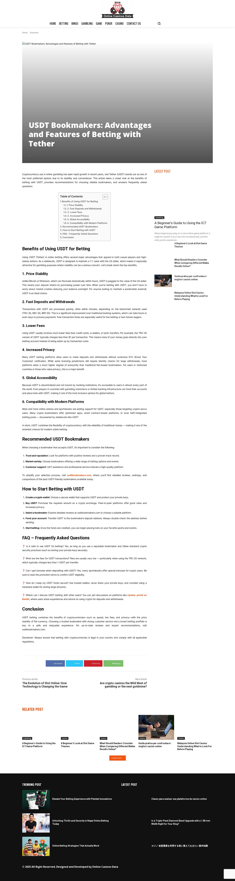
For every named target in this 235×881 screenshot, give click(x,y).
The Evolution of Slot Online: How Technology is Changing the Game (44, 684)
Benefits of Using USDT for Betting (80, 201)
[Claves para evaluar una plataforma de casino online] (135, 799)
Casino (64, 738)
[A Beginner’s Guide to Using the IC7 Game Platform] (183, 198)
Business (34, 33)
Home (24, 33)
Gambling (159, 217)
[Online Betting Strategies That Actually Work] (36, 846)
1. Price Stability (75, 205)
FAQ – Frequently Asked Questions (80, 233)
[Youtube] (182, 867)
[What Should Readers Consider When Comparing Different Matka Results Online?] (163, 264)
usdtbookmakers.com (79, 475)
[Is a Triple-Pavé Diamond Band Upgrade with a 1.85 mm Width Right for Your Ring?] (135, 823)
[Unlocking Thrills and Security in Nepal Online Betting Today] (36, 823)
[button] (159, 23)
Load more (117, 758)
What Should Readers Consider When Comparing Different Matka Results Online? (191, 262)
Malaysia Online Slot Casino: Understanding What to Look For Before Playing (191, 295)
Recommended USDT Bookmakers (80, 226)
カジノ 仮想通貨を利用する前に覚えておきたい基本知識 (179, 845)
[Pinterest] (167, 867)
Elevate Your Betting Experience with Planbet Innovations (82, 799)
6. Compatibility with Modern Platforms (87, 223)
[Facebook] (153, 867)
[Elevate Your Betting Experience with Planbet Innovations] (36, 799)
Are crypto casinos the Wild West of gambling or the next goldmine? (123, 684)
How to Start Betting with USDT (79, 230)
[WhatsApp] (177, 867)
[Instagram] (158, 867)
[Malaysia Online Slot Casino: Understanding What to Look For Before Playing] (163, 297)
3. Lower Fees (74, 212)
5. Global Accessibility (78, 219)
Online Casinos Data (105, 866)
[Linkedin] (163, 867)
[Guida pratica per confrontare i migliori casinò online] (163, 281)
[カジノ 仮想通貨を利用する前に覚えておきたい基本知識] (135, 846)
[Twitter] (172, 867)
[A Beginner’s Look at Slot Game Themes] (163, 248)
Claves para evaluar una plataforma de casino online (179, 799)
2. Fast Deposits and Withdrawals (84, 208)
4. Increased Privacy (78, 216)
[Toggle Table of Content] (103, 197)
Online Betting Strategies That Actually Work (75, 845)
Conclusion (68, 237)
